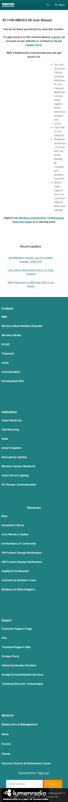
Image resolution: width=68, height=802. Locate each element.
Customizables (11, 371)
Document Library (13, 525)
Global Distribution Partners (19, 665)
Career (6, 753)
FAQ (4, 638)
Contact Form (10, 656)
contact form (33, 45)
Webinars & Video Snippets (18, 589)
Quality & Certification (15, 571)
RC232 (6, 344)
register (56, 37)
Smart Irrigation (11, 447)
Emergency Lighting (14, 457)
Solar (5, 438)
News (5, 734)
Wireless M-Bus (11, 335)
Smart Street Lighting (15, 475)
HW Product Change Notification (22, 561)
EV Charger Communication (19, 484)
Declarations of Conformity (19, 543)
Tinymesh (8, 353)
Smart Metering (11, 420)
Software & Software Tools (19, 580)
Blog (4, 516)
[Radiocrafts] (8, 5)
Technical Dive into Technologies (22, 683)
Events (6, 743)
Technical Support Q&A (16, 647)
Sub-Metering (10, 429)
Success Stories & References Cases (26, 763)
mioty (5, 362)
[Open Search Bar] (48, 5)
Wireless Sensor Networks (18, 466)
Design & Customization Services (23, 674)
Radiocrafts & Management (20, 724)
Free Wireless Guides (15, 534)
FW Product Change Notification (22, 552)
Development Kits (13, 381)
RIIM (4, 316)
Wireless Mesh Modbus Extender (22, 326)
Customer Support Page (17, 628)
